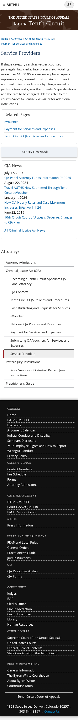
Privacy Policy (17, 456)
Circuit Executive (19, 614)
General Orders (18, 547)
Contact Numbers (19, 469)
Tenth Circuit (39, 23)
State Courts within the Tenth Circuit (32, 653)
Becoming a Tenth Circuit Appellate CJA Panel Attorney (38, 281)
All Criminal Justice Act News (24, 230)
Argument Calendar (21, 430)
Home (4, 38)
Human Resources (20, 624)
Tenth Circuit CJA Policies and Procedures (33, 136)
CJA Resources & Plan (22, 571)
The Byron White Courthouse (28, 675)
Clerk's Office (16, 604)
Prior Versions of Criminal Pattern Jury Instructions (37, 372)
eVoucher (11, 122)
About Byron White (21, 680)
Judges (12, 593)
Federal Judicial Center (24, 648)
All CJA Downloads (34, 152)
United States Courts (21, 643)
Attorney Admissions (21, 262)
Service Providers (22, 354)
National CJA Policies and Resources (35, 324)
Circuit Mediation (19, 609)
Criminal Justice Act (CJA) (39, 38)
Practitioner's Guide (20, 383)
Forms (11, 479)
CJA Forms (14, 576)
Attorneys (16, 38)
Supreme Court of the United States (33, 638)
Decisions (14, 425)
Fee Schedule (16, 474)
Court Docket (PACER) (22, 507)
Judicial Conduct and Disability (29, 435)
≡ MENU (11, 4)
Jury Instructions (19, 558)
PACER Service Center (22, 512)
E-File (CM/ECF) (18, 420)
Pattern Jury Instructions (23, 362)
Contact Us (52, 711)
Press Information (20, 525)
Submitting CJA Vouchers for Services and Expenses (39, 342)
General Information (21, 670)
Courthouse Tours (20, 686)
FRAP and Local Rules (22, 542)
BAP (10, 598)
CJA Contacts (19, 292)
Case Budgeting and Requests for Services (40, 308)
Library (12, 619)
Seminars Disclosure (21, 440)
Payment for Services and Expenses (21, 43)
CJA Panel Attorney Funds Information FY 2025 (37, 178)
